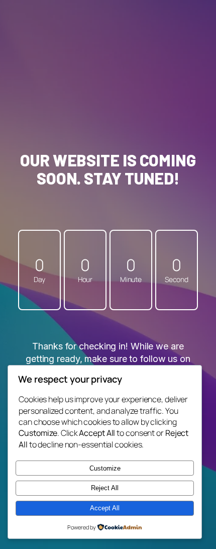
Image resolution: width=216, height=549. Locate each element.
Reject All (105, 488)
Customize (105, 468)
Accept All (105, 508)
